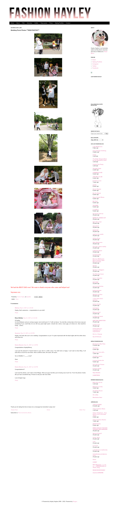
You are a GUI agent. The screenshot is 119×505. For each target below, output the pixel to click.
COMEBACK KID (97, 172)
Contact (68, 23)
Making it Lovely (98, 386)
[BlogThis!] (37, 297)
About (18, 23)
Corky (94, 154)
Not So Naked (97, 193)
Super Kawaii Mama (98, 197)
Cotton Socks (97, 304)
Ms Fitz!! (95, 201)
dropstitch (96, 226)
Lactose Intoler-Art (98, 360)
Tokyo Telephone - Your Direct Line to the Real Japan (100, 414)
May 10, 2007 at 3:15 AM (30, 318)
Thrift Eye (95, 348)
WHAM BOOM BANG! (99, 470)
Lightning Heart (97, 250)
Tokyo (16, 299)
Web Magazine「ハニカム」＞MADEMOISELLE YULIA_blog (99, 466)
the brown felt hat (98, 213)
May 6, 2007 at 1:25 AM (26, 308)
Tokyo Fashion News (99, 408)
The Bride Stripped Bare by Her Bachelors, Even (100, 159)
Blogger (75, 501)
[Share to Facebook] (40, 297)
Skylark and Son (97, 294)
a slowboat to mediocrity (100, 450)
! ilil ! (94, 441)
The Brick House (98, 390)
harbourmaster (97, 290)
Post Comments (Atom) (24, 412)
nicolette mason (97, 356)
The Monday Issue (98, 274)
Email (94, 59)
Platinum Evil (96, 312)
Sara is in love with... (99, 352)
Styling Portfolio (59, 23)
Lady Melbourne (97, 146)
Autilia (95, 185)
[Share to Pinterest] (42, 297)
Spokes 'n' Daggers (98, 270)
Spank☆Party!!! (97, 433)
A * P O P (95, 445)
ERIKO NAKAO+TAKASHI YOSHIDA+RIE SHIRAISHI (100, 428)
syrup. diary (96, 437)
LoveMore (96, 209)
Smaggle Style (97, 168)
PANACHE (96, 230)
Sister (94, 459)
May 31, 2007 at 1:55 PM (31, 367)
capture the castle (98, 234)
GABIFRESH (96, 375)
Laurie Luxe (96, 324)
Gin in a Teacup (97, 334)
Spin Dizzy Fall (97, 222)
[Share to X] (38, 297)
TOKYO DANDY (97, 404)
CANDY (95, 462)
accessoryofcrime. (98, 286)
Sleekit (95, 265)
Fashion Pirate (97, 368)
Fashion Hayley (21, 296)
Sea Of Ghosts (97, 336)
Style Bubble (96, 372)
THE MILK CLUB (97, 176)
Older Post (82, 410)
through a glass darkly (99, 246)
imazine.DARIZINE (98, 472)
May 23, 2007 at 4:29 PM (27, 333)
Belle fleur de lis (97, 382)
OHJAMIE (95, 205)
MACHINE (95, 282)
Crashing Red (97, 254)
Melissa (17, 308)
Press (51, 23)
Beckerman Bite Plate (99, 344)
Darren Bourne (19, 345)
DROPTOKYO (97, 424)
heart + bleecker (97, 278)
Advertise (29, 23)
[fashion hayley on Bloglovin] (98, 127)
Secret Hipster (97, 189)
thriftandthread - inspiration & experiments (97, 330)
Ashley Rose (96, 238)
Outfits (36, 23)
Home (12, 23)
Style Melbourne (97, 242)
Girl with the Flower (98, 364)
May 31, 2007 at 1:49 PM (31, 345)
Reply (16, 312)
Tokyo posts (44, 23)
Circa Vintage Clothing (99, 150)
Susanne (17, 333)
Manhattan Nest (97, 397)
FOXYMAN (96, 308)
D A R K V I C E (97, 181)
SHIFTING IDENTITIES (99, 320)
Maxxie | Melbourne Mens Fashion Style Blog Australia (98, 260)
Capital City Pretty (98, 164)
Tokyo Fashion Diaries (99, 419)
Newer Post (14, 410)
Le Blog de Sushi (98, 316)
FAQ (23, 23)
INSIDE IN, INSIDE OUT (99, 218)
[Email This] (35, 297)
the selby (95, 394)
